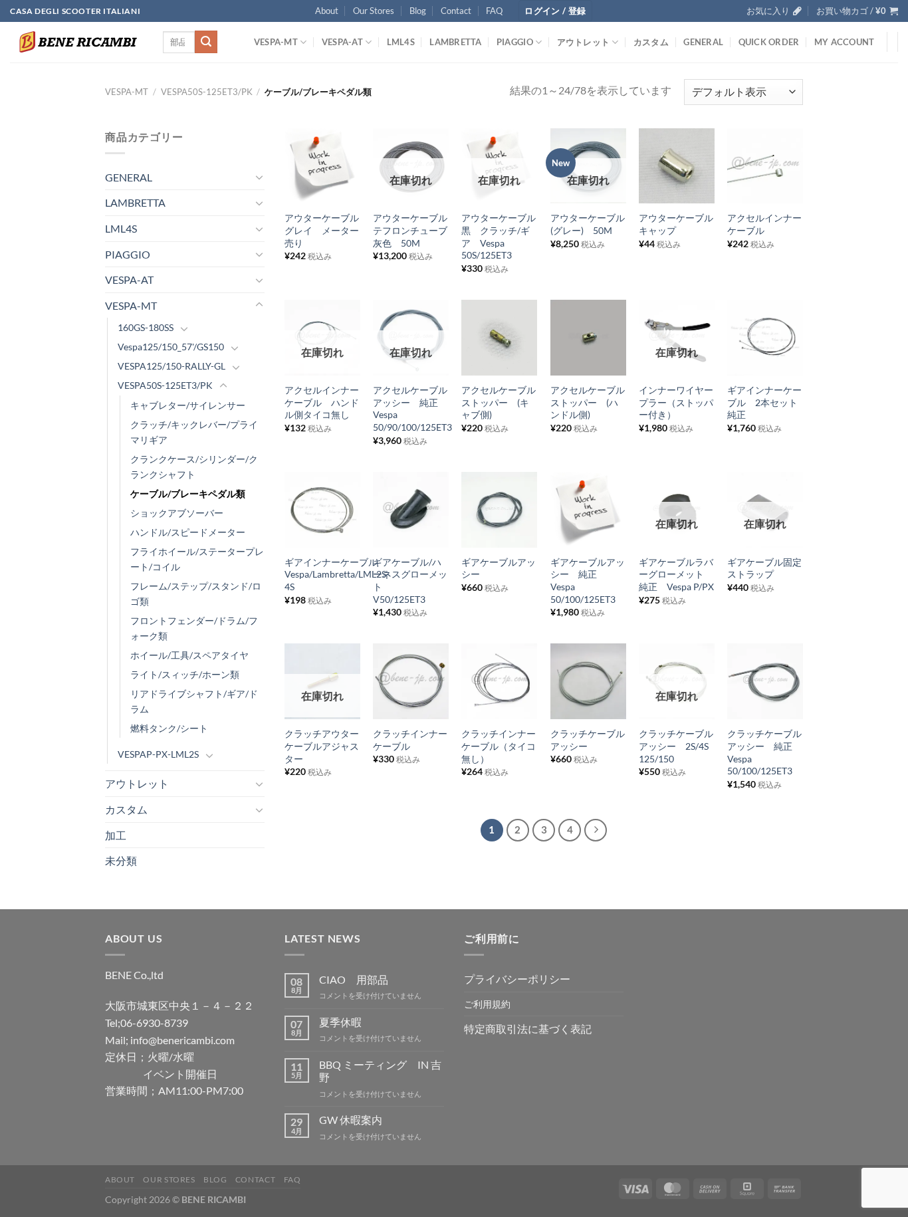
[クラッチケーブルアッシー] (588, 681)
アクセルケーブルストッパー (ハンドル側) (587, 402)
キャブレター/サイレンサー (187, 405)
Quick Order (769, 42)
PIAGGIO (515, 42)
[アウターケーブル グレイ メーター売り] (322, 166)
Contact (456, 10)
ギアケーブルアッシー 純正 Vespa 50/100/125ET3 (587, 580)
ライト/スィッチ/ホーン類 (184, 674)
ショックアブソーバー (176, 512)
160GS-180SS (145, 327)
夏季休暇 (340, 1022)
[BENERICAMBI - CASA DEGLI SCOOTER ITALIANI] (76, 42)
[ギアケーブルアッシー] (499, 510)
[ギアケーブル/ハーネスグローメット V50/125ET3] (411, 510)
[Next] (595, 830)
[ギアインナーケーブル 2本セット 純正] (765, 338)
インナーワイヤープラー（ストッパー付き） (676, 402)
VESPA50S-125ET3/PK (207, 91)
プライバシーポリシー (517, 978)
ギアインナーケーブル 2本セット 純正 (765, 402)
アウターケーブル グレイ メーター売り (322, 230)
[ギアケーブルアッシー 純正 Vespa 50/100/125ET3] (588, 510)
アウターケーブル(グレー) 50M (587, 224)
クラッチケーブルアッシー (587, 740)
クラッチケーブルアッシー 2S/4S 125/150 (676, 746)
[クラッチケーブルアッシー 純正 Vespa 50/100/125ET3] (765, 681)
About (326, 10)
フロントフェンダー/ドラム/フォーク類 (194, 628)
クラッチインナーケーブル (410, 740)
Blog (417, 10)
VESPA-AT (342, 42)
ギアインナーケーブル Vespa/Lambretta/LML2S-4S (337, 574)
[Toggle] (259, 177)
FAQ (494, 10)
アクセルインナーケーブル (764, 224)
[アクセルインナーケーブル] (765, 166)
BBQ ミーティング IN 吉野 (380, 1070)
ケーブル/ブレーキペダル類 (187, 493)
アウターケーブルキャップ (676, 224)
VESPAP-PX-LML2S (158, 754)
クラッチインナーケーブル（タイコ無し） (498, 746)
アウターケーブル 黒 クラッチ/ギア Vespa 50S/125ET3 (499, 236)
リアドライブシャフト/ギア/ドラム (194, 701)
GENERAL (703, 42)
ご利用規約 (487, 1004)
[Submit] (206, 42)
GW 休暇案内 (350, 1119)
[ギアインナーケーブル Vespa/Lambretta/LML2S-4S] (322, 510)
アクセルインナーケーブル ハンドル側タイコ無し (321, 402)
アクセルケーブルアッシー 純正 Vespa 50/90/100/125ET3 (412, 408)
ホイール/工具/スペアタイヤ (189, 655)
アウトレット (583, 42)
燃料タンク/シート (169, 728)
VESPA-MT (276, 42)
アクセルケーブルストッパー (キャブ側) (498, 402)
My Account (844, 42)
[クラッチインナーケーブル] (411, 681)
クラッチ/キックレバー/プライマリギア (194, 432)
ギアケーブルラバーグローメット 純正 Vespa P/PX (676, 574)
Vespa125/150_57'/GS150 (171, 346)
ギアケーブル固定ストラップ (764, 568)
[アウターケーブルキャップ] (677, 166)
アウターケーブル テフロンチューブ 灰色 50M (411, 230)
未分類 (121, 860)
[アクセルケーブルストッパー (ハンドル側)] (588, 338)
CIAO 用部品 (353, 979)
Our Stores (373, 10)
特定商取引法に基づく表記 (528, 1028)
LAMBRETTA (455, 42)
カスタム (651, 42)
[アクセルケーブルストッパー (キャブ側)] (499, 338)
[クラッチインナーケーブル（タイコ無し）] (499, 681)
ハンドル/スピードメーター (187, 532)
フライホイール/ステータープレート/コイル (197, 559)
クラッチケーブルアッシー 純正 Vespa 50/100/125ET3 (764, 752)
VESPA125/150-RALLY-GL (171, 366)
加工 (115, 835)
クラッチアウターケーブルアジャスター (321, 746)
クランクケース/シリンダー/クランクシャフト (194, 466)
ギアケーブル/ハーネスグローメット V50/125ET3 (410, 580)
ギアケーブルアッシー (498, 568)
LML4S (401, 42)
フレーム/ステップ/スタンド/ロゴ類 (195, 593)
